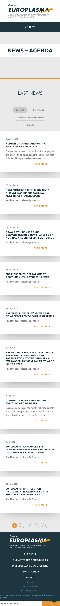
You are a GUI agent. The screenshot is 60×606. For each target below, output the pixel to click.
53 (45, 526)
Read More (41, 164)
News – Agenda (30, 571)
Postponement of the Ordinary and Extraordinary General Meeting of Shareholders (27, 193)
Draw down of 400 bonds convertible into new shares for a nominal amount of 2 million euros (30, 235)
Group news (38, 110)
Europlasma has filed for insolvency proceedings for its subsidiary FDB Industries (27, 491)
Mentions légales (30, 586)
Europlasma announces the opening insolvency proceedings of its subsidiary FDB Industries (30, 449)
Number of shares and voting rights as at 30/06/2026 (26, 402)
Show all (20, 110)
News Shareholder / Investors (30, 117)
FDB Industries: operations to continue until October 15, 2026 (27, 275)
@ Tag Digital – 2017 (30, 590)
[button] (28, 27)
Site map (30, 582)
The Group (30, 554)
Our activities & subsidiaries (30, 560)
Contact (30, 577)
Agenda (30, 125)
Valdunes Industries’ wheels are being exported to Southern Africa (30, 315)
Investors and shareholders (30, 566)
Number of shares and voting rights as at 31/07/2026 (26, 145)
